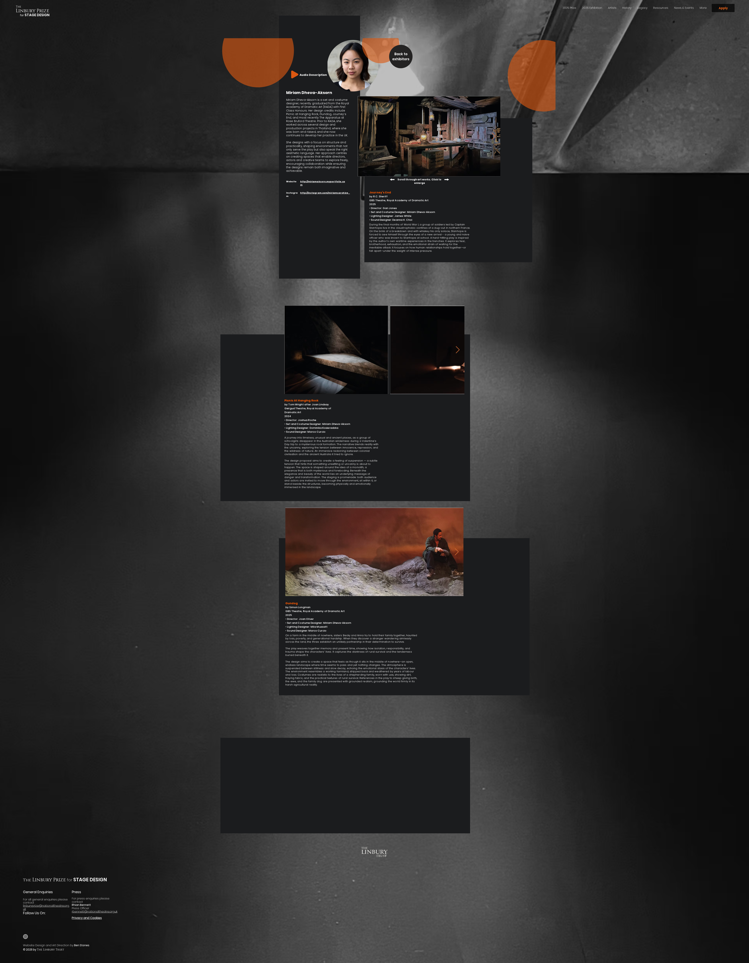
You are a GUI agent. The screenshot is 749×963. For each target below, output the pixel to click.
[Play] (295, 74)
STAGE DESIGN (89, 879)
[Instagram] (25, 936)
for (69, 880)
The (18, 7)
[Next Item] (493, 136)
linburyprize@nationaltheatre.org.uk (46, 907)
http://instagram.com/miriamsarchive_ (325, 192)
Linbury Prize (32, 11)
